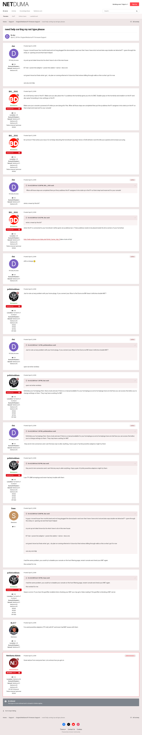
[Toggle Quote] (27, 185)
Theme (62, 729)
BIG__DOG (13, 91)
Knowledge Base (25, 11)
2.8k (14, 310)
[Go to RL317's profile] (13, 630)
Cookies (79, 729)
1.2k (14, 641)
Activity (14, 11)
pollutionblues (13, 289)
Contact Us (71, 729)
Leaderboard (34, 16)
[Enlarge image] (34, 261)
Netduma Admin (13, 656)
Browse (5, 11)
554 (14, 64)
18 (14, 526)
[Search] (137, 11)
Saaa (13, 508)
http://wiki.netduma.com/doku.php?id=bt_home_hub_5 (42, 239)
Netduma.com (38, 11)
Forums (5, 16)
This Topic (129, 11)
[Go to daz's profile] (7, 36)
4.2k (14, 677)
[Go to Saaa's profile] (13, 515)
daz (14, 35)
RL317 (13, 623)
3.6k (14, 113)
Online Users (22, 16)
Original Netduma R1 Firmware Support (33, 37)
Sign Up (134, 4)
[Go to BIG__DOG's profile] (13, 98)
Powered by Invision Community (71, 732)
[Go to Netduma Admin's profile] (13, 663)
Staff (13, 16)
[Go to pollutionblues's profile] (13, 296)
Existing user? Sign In (120, 4)
